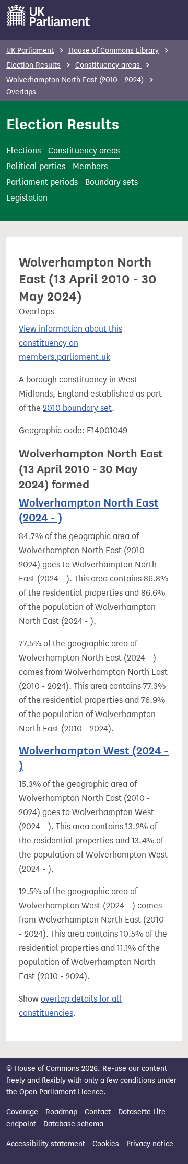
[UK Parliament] (48, 15)
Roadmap (61, 1111)
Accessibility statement (45, 1143)
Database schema (73, 1123)
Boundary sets (111, 182)
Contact (98, 1111)
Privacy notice (149, 1143)
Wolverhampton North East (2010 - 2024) (76, 79)
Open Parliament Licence (61, 1092)
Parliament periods (42, 182)
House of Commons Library (113, 50)
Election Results (33, 65)
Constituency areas (108, 65)
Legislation (27, 198)
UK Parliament (30, 50)
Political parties (35, 166)
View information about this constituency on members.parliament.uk (70, 343)
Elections (23, 151)
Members (90, 166)
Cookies (105, 1143)
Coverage (22, 1111)
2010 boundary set (77, 408)
